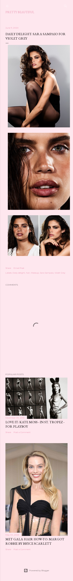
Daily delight (19, 272)
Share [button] (8, 268)
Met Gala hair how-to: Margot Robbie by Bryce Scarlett (34, 541)
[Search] (65, 5)
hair (28, 272)
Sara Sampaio (47, 272)
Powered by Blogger (39, 570)
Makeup (35, 272)
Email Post (19, 268)
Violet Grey (60, 272)
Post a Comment (22, 432)
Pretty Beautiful (19, 12)
